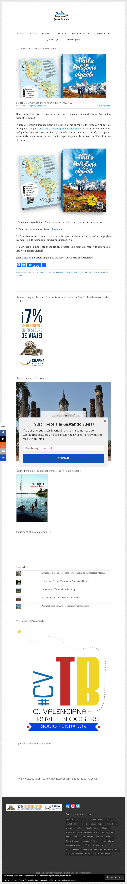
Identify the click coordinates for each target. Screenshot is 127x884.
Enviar (63, 458)
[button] (63, 424)
